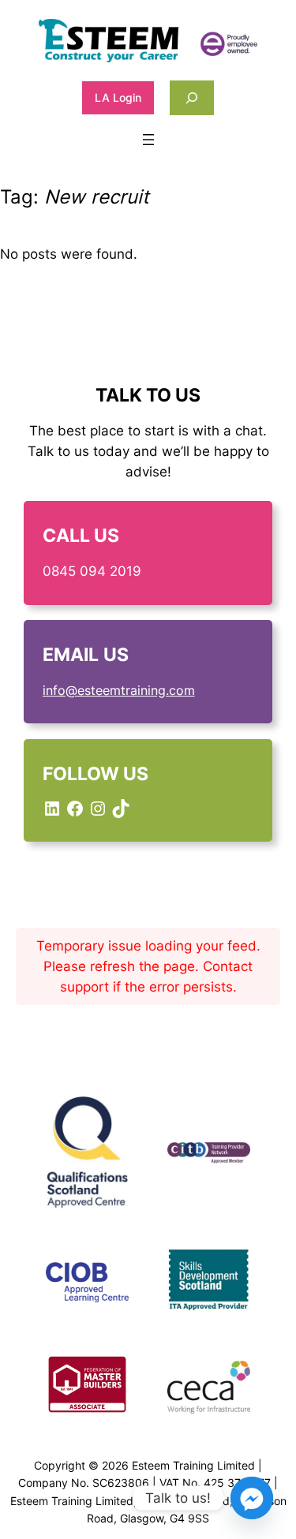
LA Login (118, 97)
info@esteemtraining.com (119, 690)
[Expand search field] (192, 97)
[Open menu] (148, 139)
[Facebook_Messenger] (251, 1498)
